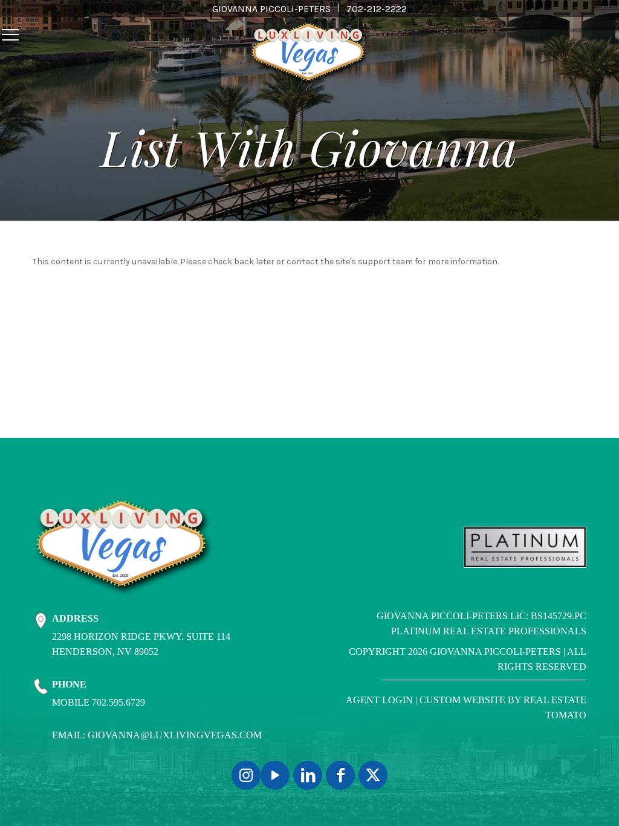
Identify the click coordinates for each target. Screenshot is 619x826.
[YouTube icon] (275, 775)
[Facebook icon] (340, 775)
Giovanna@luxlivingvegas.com (175, 735)
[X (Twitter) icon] (372, 775)
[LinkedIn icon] (307, 775)
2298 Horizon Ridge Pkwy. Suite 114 (141, 636)
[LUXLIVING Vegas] (309, 55)
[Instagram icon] (246, 775)
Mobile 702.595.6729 (98, 702)
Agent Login (379, 700)
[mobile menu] (10, 35)
